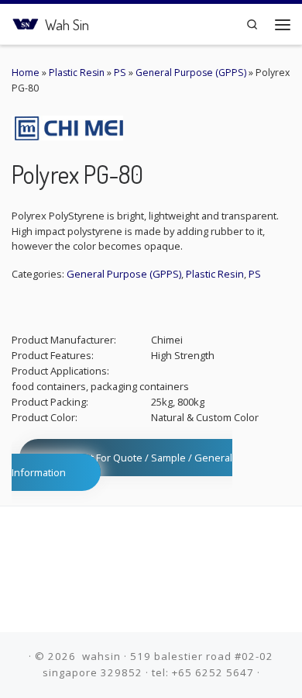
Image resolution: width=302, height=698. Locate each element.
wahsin (101, 656)
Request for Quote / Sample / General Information (122, 465)
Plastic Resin (77, 72)
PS (120, 72)
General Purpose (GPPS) (191, 72)
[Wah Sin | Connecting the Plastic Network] (25, 22)
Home (25, 72)
